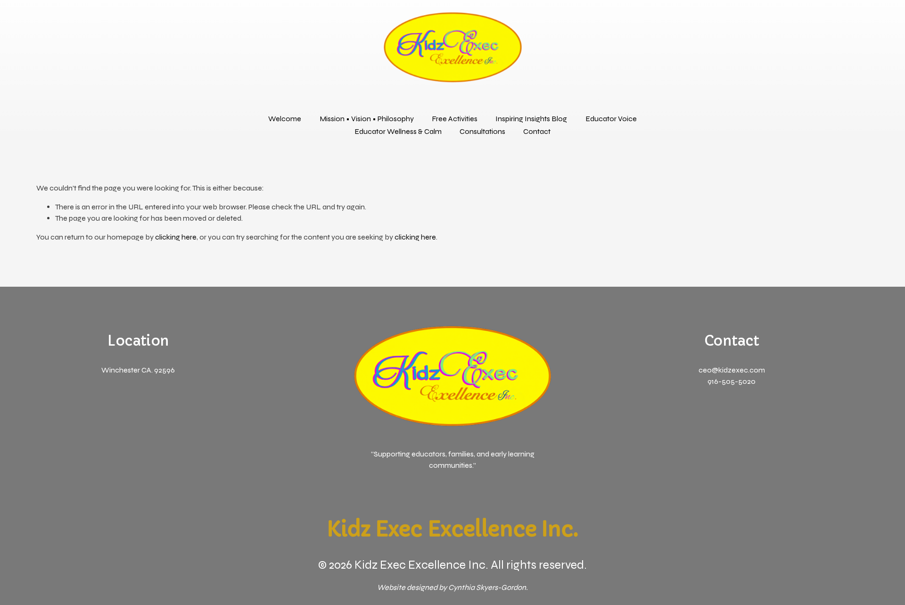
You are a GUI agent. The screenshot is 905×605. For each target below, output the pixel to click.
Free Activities (454, 118)
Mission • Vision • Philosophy (367, 118)
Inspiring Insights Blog (531, 118)
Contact (537, 131)
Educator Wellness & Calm (398, 131)
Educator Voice (611, 118)
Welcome (284, 118)
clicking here (176, 236)
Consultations (482, 131)
